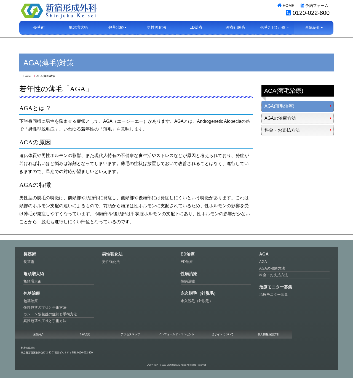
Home (27, 76)
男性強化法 (156, 27)
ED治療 (195, 27)
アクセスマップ (130, 334)
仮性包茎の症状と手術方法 (44, 307)
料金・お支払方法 (282, 130)
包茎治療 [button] (116, 27)
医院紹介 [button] (312, 27)
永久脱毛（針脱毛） (197, 301)
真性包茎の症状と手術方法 (44, 321)
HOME (288, 5)
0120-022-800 (311, 12)
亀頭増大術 (78, 27)
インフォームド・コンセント (176, 334)
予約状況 (84, 334)
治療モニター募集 (273, 294)
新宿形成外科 (59, 10)
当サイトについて (223, 334)
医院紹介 (38, 334)
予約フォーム (316, 5)
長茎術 (39, 27)
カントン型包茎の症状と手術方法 (50, 314)
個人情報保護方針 (269, 334)
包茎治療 (30, 301)
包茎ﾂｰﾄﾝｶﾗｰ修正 (274, 27)
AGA (263, 262)
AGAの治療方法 (280, 118)
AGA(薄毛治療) (279, 106)
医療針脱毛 (235, 27)
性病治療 (188, 281)
